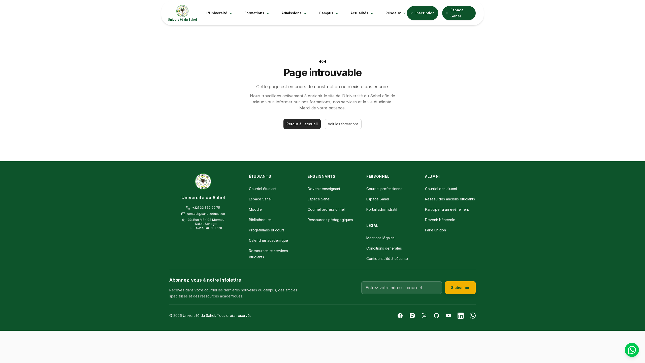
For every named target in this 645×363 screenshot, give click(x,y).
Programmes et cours (266, 230)
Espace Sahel (457, 13)
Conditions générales (384, 248)
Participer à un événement (447, 209)
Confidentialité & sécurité (387, 258)
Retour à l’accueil (302, 124)
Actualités (359, 13)
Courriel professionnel (326, 209)
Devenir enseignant (324, 189)
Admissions (291, 13)
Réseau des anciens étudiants (450, 199)
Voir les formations (343, 124)
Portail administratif (381, 209)
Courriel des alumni (441, 189)
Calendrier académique (268, 240)
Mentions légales (380, 238)
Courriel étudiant (262, 189)
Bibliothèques (260, 220)
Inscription (425, 13)
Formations (254, 13)
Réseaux (393, 13)
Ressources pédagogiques (330, 220)
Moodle (255, 209)
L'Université (216, 13)
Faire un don (435, 230)
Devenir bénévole (440, 220)
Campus (326, 13)
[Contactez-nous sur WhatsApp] (632, 350)
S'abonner (460, 287)
